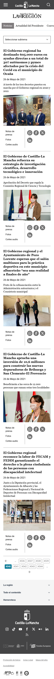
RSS (27, 634)
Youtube (20, 629)
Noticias (7, 25)
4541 (16, 566)
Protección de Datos (11, 660)
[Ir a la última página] (27, 572)
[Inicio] (27, 617)
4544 (40, 566)
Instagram (7, 629)
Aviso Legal (28, 660)
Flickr (40, 629)
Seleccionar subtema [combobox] (16, 39)
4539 (46, 561)
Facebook (27, 629)
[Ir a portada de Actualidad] (27, 16)
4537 (30, 561)
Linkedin (47, 629)
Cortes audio (12, 144)
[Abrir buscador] (48, 4)
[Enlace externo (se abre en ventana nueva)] (21, 673)
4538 (38, 561)
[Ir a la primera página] (8, 561)
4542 (24, 566)
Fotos (8, 139)
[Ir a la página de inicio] (27, 4)
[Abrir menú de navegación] (5, 4)
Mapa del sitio (42, 660)
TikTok (13, 629)
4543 (32, 566)
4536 (22, 561)
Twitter (33, 629)
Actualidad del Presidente (29, 25)
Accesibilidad (8, 666)
